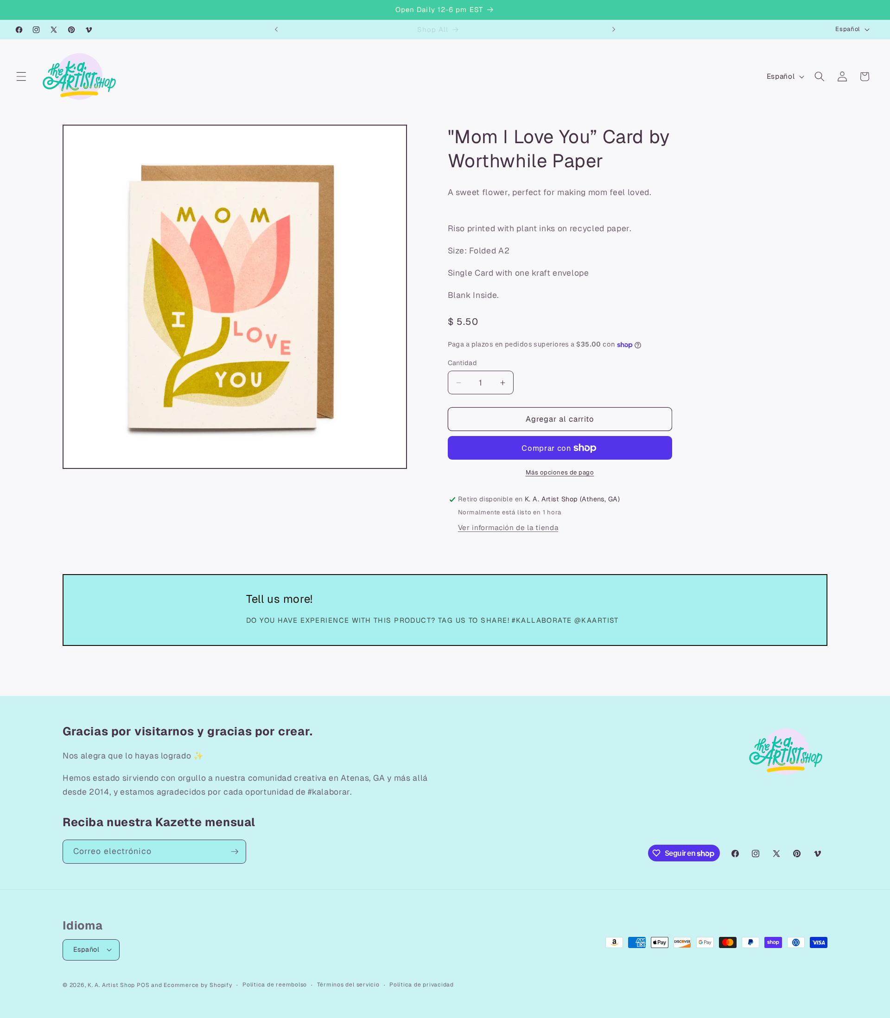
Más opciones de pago (560, 472)
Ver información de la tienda (508, 527)
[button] (21, 76)
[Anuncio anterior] (276, 29)
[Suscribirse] (234, 852)
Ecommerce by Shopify (198, 985)
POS (143, 985)
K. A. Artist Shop (111, 985)
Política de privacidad (421, 984)
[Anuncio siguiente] (614, 29)
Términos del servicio (348, 984)
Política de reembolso (274, 984)
